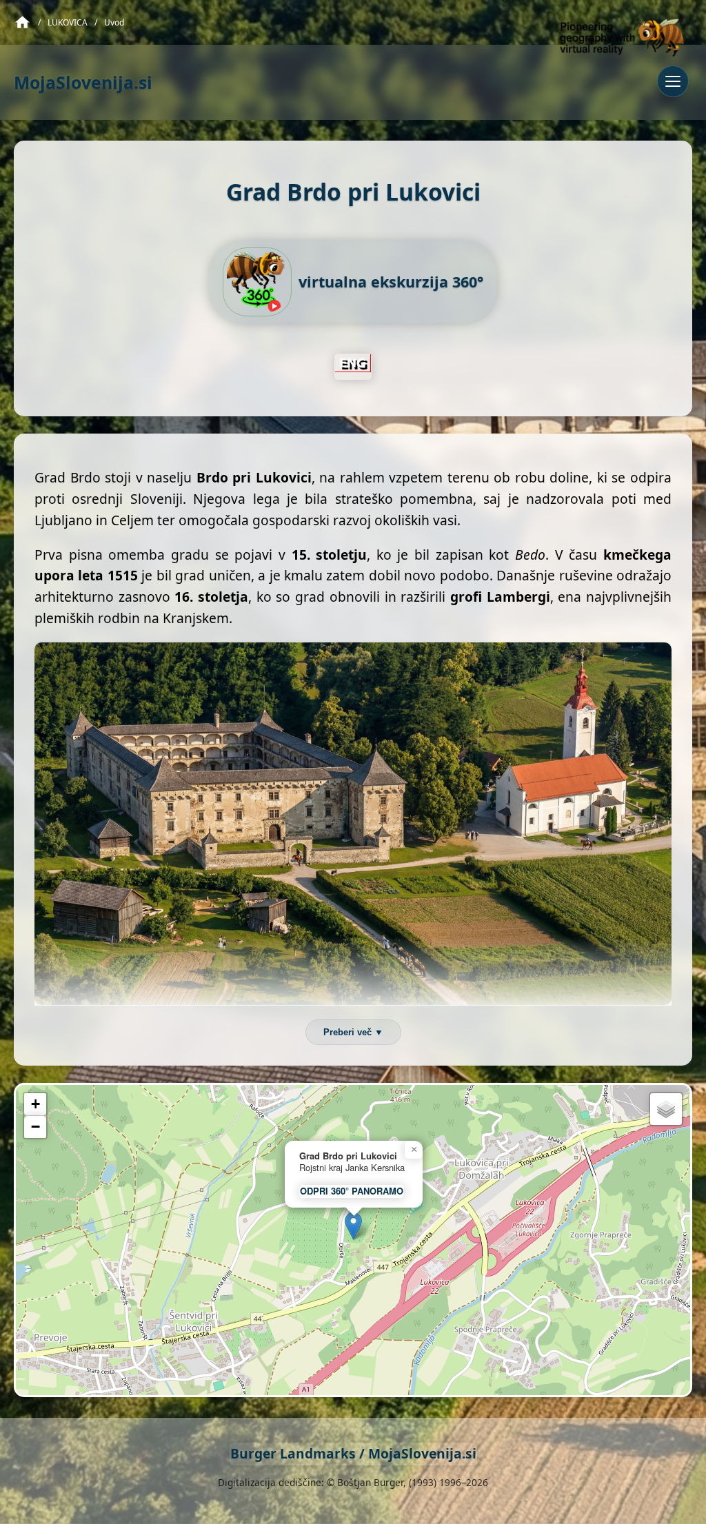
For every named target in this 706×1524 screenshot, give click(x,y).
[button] (353, 1226)
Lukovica (68, 22)
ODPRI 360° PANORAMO (351, 1191)
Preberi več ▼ (353, 1032)
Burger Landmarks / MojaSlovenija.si (353, 1453)
